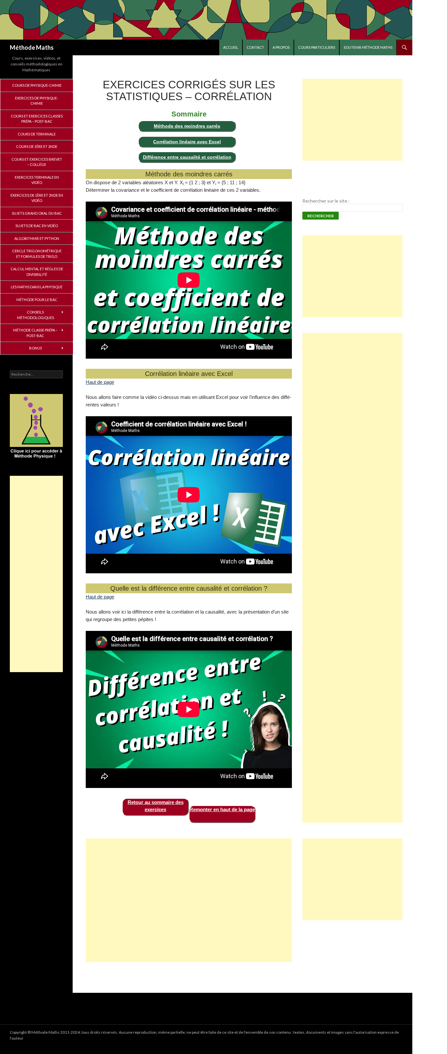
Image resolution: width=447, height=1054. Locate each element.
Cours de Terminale (37, 134)
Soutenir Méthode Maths (368, 47)
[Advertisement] (189, 900)
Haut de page (100, 382)
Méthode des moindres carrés (187, 126)
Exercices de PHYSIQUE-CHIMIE (36, 101)
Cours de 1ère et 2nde (36, 146)
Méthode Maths (32, 47)
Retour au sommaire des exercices (156, 806)
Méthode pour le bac (36, 299)
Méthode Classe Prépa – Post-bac (35, 333)
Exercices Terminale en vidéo (37, 180)
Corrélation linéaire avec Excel (187, 141)
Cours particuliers (316, 47)
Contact (255, 47)
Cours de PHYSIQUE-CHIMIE (37, 85)
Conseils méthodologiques (35, 315)
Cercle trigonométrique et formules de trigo (37, 254)
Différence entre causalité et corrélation (187, 157)
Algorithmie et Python (36, 238)
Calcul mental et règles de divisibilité (36, 272)
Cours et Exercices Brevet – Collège (36, 162)
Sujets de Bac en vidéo (36, 225)
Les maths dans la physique (37, 287)
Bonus (35, 348)
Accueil (230, 47)
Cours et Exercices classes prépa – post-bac (37, 119)
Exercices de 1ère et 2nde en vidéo (36, 198)
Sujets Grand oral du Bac (37, 213)
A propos (281, 47)
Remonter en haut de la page (222, 809)
